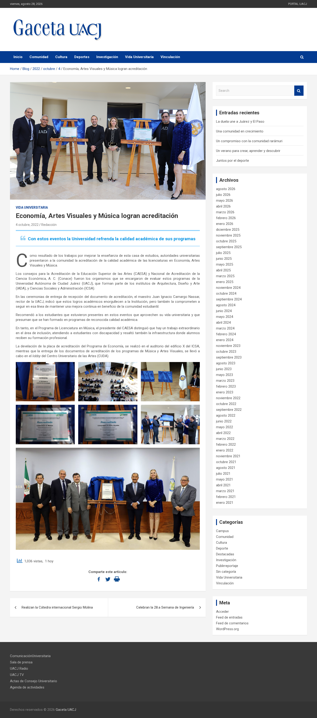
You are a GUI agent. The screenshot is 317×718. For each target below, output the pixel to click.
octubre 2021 (226, 462)
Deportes (81, 57)
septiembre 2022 (229, 410)
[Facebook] (99, 579)
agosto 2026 (225, 189)
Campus (222, 531)
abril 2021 (223, 485)
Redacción (49, 225)
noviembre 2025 (228, 235)
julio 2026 (223, 195)
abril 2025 (223, 270)
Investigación (107, 57)
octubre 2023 (226, 351)
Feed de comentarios (232, 623)
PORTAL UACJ (297, 4)
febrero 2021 (226, 497)
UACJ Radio (19, 668)
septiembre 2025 (229, 247)
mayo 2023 (224, 375)
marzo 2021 (225, 491)
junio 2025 (224, 259)
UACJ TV (17, 675)
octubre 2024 (226, 293)
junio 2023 (224, 369)
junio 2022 (224, 421)
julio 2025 (223, 253)
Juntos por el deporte (232, 160)
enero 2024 (224, 340)
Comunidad (38, 57)
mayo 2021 (224, 479)
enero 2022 (224, 450)
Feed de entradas (229, 617)
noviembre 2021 (228, 456)
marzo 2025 (225, 276)
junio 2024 (224, 311)
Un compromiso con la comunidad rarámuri (249, 141)
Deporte (222, 548)
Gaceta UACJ (66, 710)
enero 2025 (224, 282)
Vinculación (170, 57)
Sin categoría (226, 572)
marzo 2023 (225, 381)
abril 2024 (223, 322)
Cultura (61, 57)
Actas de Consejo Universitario (33, 681)
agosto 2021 (225, 468)
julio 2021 (223, 473)
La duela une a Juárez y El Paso (240, 121)
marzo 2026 (225, 212)
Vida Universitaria (139, 57)
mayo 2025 (224, 264)
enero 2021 (224, 503)
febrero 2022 (226, 444)
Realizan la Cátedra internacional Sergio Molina (57, 607)
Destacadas (225, 554)
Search (299, 91)
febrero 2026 (226, 218)
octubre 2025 (226, 241)
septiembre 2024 (229, 299)
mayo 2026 (224, 200)
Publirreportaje (227, 566)
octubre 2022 (226, 404)
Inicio (18, 57)
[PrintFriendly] (117, 579)
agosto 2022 (225, 415)
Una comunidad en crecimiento (239, 131)
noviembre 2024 (228, 288)
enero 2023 (224, 392)
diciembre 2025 (227, 229)
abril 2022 (223, 433)
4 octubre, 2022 (27, 225)
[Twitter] (108, 579)
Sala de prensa (21, 662)
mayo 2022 (224, 427)
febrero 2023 (226, 386)
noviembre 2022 (228, 398)
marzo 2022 (225, 439)
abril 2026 (223, 206)
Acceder (222, 611)
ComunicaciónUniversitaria (30, 656)
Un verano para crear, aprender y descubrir (248, 151)
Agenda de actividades (27, 687)
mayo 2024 (224, 317)
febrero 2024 (226, 334)
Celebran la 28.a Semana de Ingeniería (165, 607)
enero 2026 (224, 224)
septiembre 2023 (229, 357)
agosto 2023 (225, 363)
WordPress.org (227, 629)
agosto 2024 (225, 305)
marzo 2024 (225, 328)
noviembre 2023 (228, 346)
